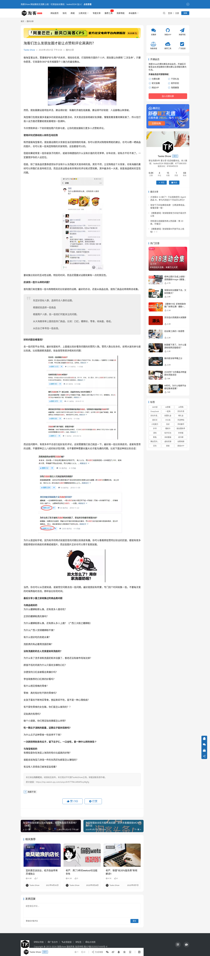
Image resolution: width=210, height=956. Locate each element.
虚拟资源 (167, 441)
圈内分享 (70, 50)
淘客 (40, 321)
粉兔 (155, 437)
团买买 (154, 420)
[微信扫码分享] (107, 952)
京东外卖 (180, 411)
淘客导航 (121, 13)
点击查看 (88, 4)
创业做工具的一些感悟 (174, 331)
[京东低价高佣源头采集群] (156, 320)
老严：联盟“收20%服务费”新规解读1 (121, 872)
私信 (175, 182)
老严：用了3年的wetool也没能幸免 (81, 872)
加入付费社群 (168, 96)
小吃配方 (154, 424)
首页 (22, 21)
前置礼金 (167, 416)
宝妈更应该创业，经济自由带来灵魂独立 (42, 872)
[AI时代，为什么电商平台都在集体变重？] (156, 388)
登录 (170, 13)
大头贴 (167, 420)
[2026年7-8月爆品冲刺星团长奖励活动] (156, 375)
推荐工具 (109, 13)
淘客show (61, 946)
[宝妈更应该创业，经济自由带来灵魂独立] (42, 855)
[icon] (178, 944)
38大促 (155, 407)
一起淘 (167, 411)
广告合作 (54, 942)
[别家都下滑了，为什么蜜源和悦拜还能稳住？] (156, 347)
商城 (73, 13)
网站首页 (55, 13)
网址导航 (40, 942)
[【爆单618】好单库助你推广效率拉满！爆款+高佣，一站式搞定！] (156, 306)
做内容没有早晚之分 (173, 358)
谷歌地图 (180, 441)
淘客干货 (32, 792)
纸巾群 (180, 437)
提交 (134, 921)
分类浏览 (83, 13)
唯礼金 (180, 416)
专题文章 (97, 13)
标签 (79, 942)
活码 (155, 433)
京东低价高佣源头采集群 (175, 317)
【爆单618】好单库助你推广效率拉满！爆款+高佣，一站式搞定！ (175, 307)
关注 (162, 182)
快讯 (65, 13)
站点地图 (91, 942)
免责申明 (79, 946)
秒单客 (180, 433)
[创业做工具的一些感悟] (156, 334)
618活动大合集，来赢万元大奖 (164, 267)
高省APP (180, 446)
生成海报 (98, 952)
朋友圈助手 (181, 429)
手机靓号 (180, 424)
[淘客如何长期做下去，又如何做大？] (156, 293)
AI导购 (180, 407)
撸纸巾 (167, 429)
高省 (168, 446)
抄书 (155, 429)
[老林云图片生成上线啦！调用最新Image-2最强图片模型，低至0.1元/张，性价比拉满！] (156, 279)
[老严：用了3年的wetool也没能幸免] (82, 855)
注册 (177, 13)
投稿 (185, 13)
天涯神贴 (180, 420)
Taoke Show (29, 50)
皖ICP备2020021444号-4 (95, 946)
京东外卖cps (155, 416)
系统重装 (167, 437)
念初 (168, 424)
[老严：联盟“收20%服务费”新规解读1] (122, 855)
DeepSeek (155, 411)
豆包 (155, 446)
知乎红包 (167, 433)
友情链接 (68, 942)
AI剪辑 (167, 407)
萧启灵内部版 (155, 441)
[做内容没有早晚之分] (156, 361)
